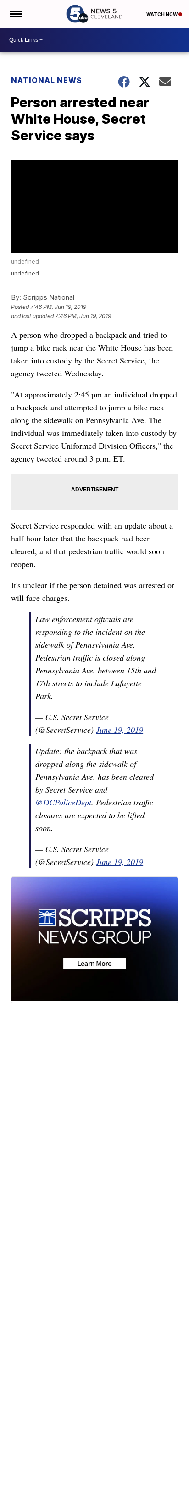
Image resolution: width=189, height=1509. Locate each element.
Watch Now (162, 14)
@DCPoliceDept (63, 802)
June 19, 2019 (119, 729)
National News (46, 80)
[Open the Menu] (15, 13)
